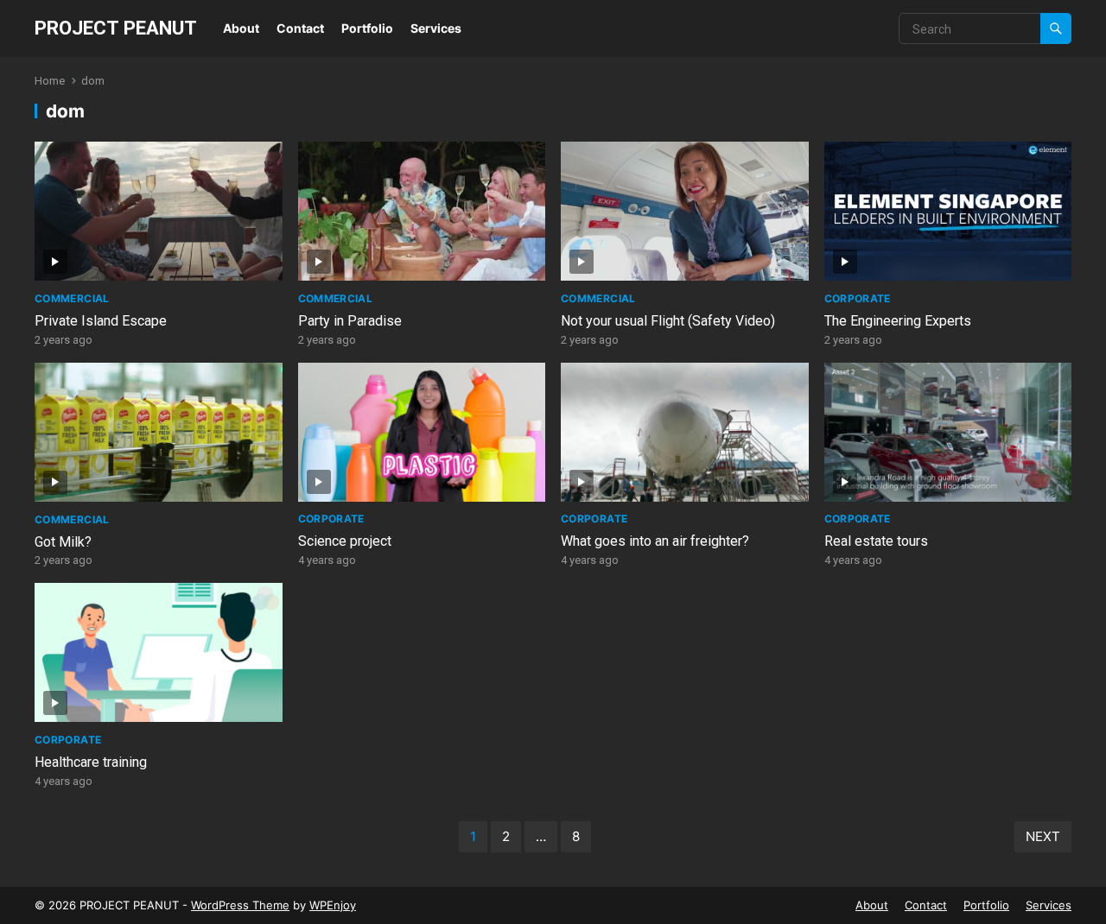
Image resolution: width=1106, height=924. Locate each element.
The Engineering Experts (897, 321)
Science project (344, 541)
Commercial (72, 298)
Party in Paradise (350, 321)
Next (1043, 836)
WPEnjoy (332, 905)
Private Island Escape (101, 321)
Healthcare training (91, 762)
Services (435, 28)
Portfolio (367, 28)
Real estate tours (876, 541)
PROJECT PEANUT (116, 27)
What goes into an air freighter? (655, 541)
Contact (300, 28)
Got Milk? (63, 542)
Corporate (857, 298)
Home (50, 80)
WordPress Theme (240, 905)
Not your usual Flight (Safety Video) (668, 321)
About (241, 28)
